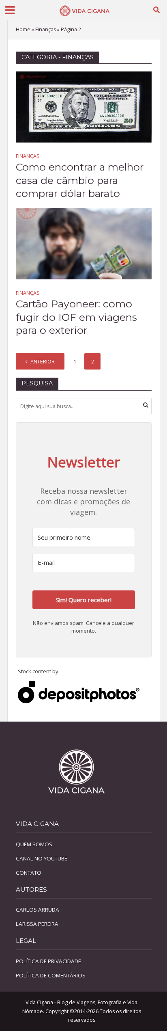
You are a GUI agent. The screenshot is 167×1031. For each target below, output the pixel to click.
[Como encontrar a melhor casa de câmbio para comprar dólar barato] (84, 106)
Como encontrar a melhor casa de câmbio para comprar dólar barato (79, 180)
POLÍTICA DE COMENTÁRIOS (51, 975)
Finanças (45, 29)
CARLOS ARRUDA (37, 909)
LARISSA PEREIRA (37, 923)
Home (23, 29)
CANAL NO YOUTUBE (41, 858)
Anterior (42, 361)
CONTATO (28, 872)
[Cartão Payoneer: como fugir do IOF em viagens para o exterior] (84, 243)
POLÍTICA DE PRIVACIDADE (48, 961)
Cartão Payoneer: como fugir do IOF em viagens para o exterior (76, 317)
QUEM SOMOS (34, 844)
